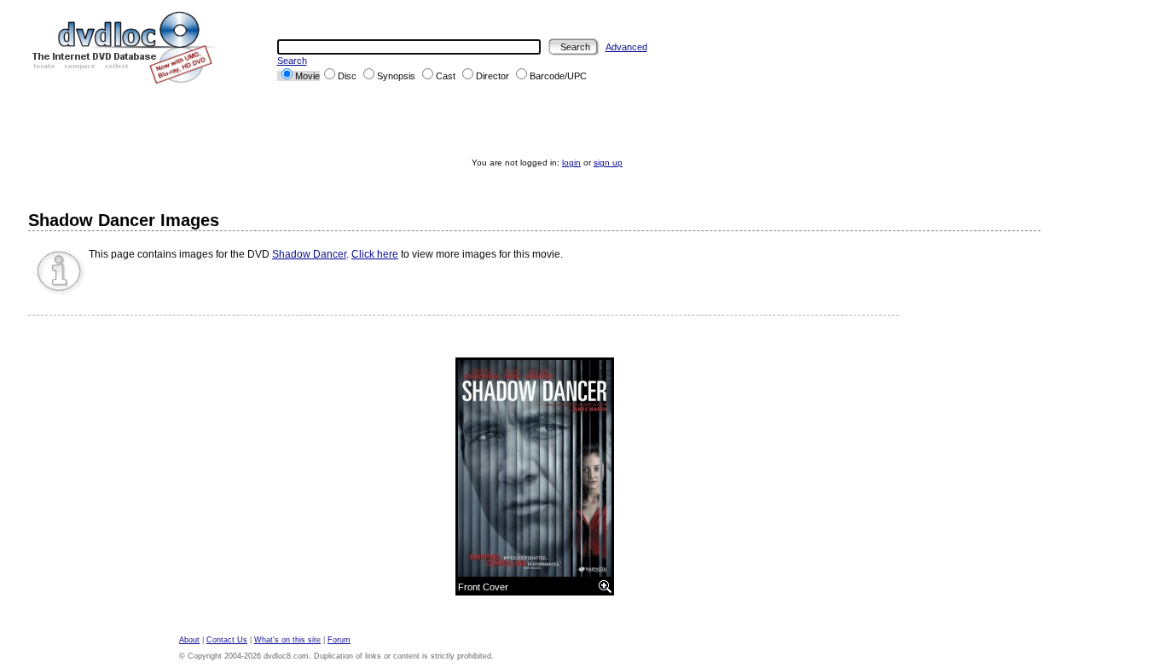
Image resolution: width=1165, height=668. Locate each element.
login (571, 162)
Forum (339, 640)
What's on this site (287, 640)
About (189, 640)
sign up (608, 162)
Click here (374, 254)
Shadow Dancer (309, 254)
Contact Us (226, 640)
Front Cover (483, 587)
